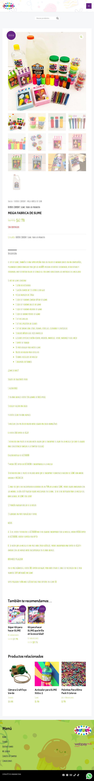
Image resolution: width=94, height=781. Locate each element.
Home (4, 737)
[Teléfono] (74, 775)
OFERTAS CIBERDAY (20, 201)
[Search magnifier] (57, 18)
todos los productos (33, 207)
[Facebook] (63, 775)
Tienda (5, 741)
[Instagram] (67, 775)
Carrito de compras (9, 756)
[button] (81, 37)
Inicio (10, 201)
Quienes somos (7, 746)
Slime (23, 207)
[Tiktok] (78, 775)
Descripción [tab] (12, 253)
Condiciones (7, 760)
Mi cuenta (6, 751)
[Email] (71, 775)
